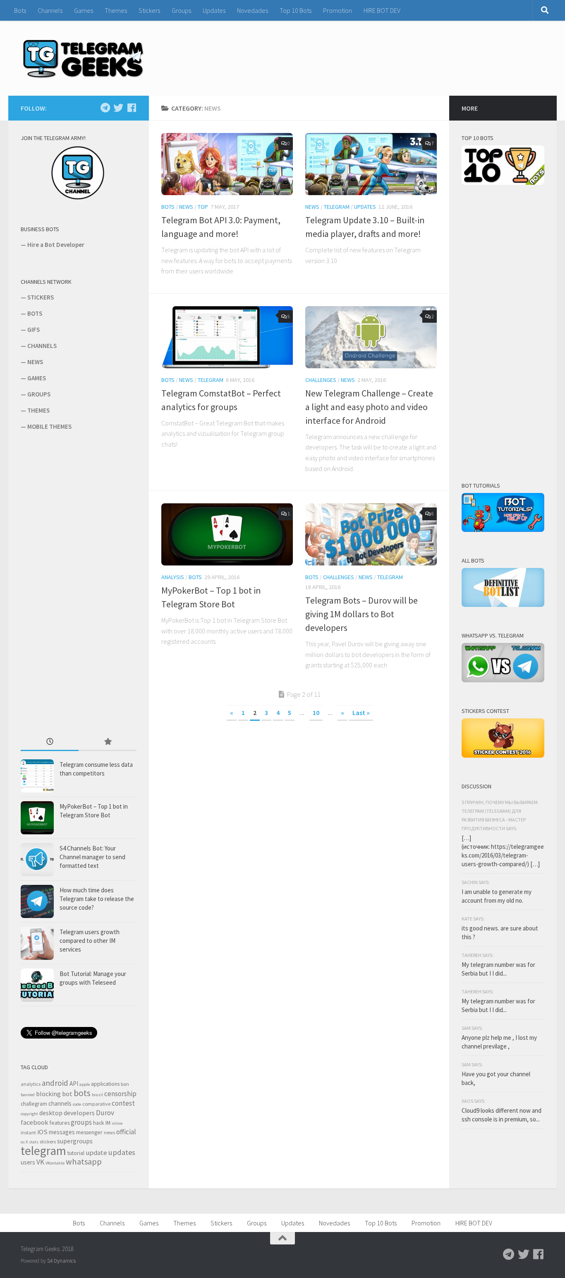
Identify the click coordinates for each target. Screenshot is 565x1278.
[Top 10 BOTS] (503, 182)
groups (81, 1122)
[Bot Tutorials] (503, 530)
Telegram (337, 206)
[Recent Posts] (50, 742)
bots (82, 1093)
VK (40, 1162)
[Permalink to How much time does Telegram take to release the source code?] (37, 901)
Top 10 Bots (295, 10)
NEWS (35, 362)
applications (105, 1083)
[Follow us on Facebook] (131, 108)
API (73, 1083)
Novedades (252, 10)
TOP (203, 206)
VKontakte (55, 1163)
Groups (181, 10)
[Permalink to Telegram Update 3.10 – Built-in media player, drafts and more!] (371, 164)
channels (60, 1103)
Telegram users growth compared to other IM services (90, 940)
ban (125, 1084)
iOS (42, 1132)
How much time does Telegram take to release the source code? (97, 898)
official (126, 1131)
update (96, 1152)
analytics (31, 1084)
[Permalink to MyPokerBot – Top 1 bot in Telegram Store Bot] (227, 534)
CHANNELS (42, 346)
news (109, 1132)
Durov (105, 1112)
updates (121, 1152)
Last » (361, 712)
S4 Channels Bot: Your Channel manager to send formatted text (92, 857)
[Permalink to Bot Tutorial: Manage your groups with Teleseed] (37, 985)
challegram (34, 1103)
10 (316, 712)
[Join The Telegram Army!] (78, 198)
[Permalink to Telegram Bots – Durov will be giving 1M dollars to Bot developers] (371, 534)
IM (107, 1122)
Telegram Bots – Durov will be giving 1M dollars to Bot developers (361, 613)
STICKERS (40, 297)
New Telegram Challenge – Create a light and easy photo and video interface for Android (369, 406)
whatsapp (84, 1161)
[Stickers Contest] (503, 755)
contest (123, 1103)
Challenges (320, 380)
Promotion (337, 10)
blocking (48, 1094)
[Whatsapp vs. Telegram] (503, 680)
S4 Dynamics (61, 1260)
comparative (96, 1104)
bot (67, 1094)
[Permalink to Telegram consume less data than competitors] (37, 775)
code (77, 1104)
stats (33, 1142)
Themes (116, 10)
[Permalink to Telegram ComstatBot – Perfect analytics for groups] (227, 337)
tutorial (75, 1153)
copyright (29, 1113)
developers (79, 1113)
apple (84, 1084)
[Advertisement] (83, 583)
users (28, 1162)
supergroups (75, 1141)
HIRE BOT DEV (382, 10)
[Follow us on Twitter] (118, 108)
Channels (50, 10)
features (59, 1122)
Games (83, 10)
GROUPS (38, 394)
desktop (50, 1113)
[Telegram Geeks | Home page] (83, 58)
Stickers (149, 10)
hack (98, 1122)
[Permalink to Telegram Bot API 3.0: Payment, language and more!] (227, 164)
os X (24, 1142)
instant (28, 1132)
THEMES (38, 410)
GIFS (33, 329)
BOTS (34, 313)
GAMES (36, 378)
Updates (214, 10)
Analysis (172, 577)
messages (62, 1132)
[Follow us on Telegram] (105, 108)
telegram (43, 1150)
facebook (34, 1122)
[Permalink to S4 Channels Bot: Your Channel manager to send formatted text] (37, 859)
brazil (97, 1094)
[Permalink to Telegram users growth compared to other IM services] (37, 943)
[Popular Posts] (107, 742)
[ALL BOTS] (503, 605)
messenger (89, 1132)
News (186, 206)
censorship (120, 1093)
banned (28, 1094)
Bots (20, 10)
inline (117, 1123)
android (55, 1083)
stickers (48, 1141)
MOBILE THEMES (49, 426)
